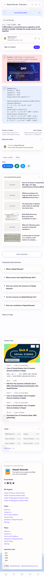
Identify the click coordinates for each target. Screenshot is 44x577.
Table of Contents (10, 47)
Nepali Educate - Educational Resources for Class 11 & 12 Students (17, 4)
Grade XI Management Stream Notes (16, 500)
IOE (6, 553)
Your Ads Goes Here (20, 13)
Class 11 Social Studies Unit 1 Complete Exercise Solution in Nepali (21, 407)
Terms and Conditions (11, 514)
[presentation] (16, 90)
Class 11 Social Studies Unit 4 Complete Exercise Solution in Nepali (21, 369)
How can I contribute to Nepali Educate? (20, 305)
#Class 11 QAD (7, 157)
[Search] (32, 4)
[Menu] (22, 574)
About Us (7, 509)
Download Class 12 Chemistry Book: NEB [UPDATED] (22, 417)
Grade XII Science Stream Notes (14, 495)
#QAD (17, 157)
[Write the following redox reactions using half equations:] (12, 227)
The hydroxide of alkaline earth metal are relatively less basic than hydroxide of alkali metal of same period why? (31, 206)
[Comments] (38, 574)
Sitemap (6, 522)
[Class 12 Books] (19, 412)
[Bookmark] (35, 4)
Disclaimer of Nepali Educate (13, 519)
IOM (6, 555)
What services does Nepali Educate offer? (21, 277)
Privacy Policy (8, 517)
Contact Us (7, 512)
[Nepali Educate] (12, 37)
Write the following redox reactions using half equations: (31, 227)
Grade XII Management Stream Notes (16, 498)
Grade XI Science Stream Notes (14, 493)
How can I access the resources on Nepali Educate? (21, 287)
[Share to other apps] (28, 166)
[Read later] (35, 38)
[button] (39, 4)
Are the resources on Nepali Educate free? (21, 297)
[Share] (30, 574)
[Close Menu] (39, 13)
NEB (6, 558)
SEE (6, 560)
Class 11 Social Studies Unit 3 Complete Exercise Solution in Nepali (21, 397)
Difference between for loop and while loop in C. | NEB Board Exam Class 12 (31, 195)
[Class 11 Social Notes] (21, 365)
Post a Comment (22, 254)
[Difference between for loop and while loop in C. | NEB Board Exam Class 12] (12, 195)
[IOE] (15, 380)
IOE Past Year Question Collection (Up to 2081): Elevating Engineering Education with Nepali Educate (22, 386)
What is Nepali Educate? (15, 269)
